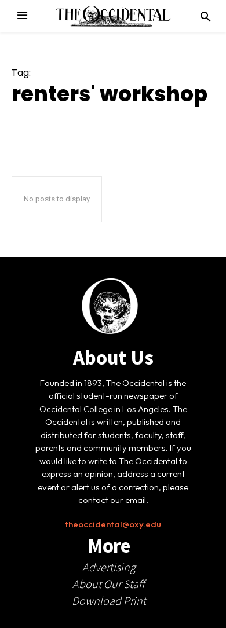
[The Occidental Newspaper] (113, 16)
